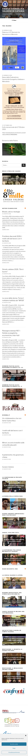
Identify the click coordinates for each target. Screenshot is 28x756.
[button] (25, 735)
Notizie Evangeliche (9, 208)
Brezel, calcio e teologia (11, 212)
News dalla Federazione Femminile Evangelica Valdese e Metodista (13, 79)
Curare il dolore (8, 467)
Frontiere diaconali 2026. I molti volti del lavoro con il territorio (12, 238)
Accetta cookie (14, 744)
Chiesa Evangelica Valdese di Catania (13, 10)
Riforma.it (6, 415)
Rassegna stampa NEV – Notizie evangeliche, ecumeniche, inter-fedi (11, 333)
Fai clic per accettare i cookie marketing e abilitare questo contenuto (14, 178)
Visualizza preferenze (14, 752)
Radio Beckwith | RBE (10, 569)
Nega (14, 748)
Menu (14, 20)
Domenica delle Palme (10, 140)
